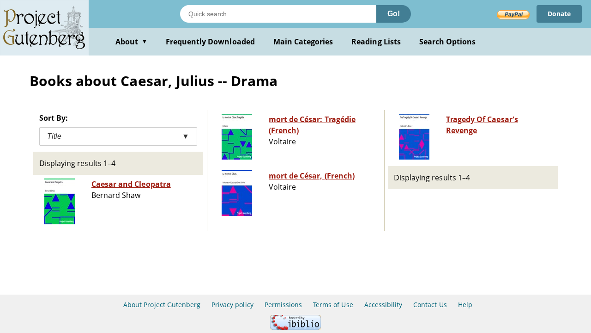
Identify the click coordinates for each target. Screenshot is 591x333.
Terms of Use (333, 304)
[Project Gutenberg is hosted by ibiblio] (295, 327)
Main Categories (303, 42)
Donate (559, 13)
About (131, 42)
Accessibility (383, 304)
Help (465, 304)
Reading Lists (376, 42)
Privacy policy (232, 304)
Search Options (447, 42)
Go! (393, 14)
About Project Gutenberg (161, 304)
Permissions (283, 304)
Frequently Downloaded (210, 42)
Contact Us (429, 304)
